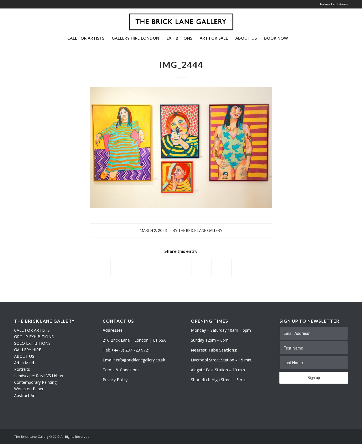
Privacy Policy (115, 379)
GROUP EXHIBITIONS (34, 336)
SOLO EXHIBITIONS (32, 343)
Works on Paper (29, 388)
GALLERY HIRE (27, 349)
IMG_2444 (181, 64)
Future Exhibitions (334, 4)
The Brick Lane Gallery (200, 230)
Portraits (22, 369)
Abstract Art (25, 395)
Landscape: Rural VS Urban (38, 375)
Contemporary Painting (35, 382)
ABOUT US (24, 356)
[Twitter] (16, 19)
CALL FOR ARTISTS (32, 330)
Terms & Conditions (121, 369)
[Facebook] (33, 19)
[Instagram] (24, 19)
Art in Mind (24, 362)
